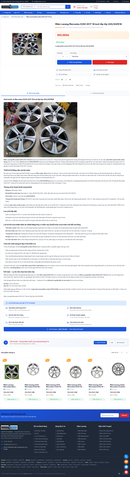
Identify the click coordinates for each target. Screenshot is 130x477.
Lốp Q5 (91, 462)
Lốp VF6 (15, 460)
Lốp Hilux (73, 462)
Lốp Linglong (60, 449)
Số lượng (59, 53)
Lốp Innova (58, 462)
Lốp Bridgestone (61, 433)
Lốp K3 (70, 464)
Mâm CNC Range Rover (106, 431)
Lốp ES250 (24, 462)
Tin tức (88, 12)
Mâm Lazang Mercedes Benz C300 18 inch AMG (10, 386)
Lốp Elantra (52, 464)
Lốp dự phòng (51, 12)
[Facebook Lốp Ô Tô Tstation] (119, 473)
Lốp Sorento (93, 464)
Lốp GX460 (31, 462)
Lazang (88, 85)
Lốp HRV (89, 460)
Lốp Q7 (96, 462)
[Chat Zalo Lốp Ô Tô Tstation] (123, 473)
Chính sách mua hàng (41, 439)
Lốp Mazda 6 (40, 460)
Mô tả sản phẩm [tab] (34, 93)
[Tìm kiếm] (67, 7)
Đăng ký (124, 415)
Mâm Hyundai (82, 439)
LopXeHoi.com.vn (27, 473)
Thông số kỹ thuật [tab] (98, 93)
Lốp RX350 (16, 462)
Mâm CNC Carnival (105, 444)
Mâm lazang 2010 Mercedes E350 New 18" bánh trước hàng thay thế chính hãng (33, 386)
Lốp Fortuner (66, 462)
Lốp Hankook (60, 441)
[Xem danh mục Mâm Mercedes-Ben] (27, 44)
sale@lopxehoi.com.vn (40, 1)
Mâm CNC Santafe (105, 441)
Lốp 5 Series (16, 467)
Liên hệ (108, 12)
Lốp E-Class (57, 467)
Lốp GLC (50, 467)
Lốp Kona (45, 464)
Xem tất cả (115, 352)
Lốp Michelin (60, 431)
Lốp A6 (107, 462)
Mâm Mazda (81, 449)
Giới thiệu (98, 12)
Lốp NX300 (8, 462)
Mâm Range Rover (83, 436)
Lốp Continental (61, 447)
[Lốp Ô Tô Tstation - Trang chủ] (10, 7)
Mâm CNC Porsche (105, 433)
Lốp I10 (32, 464)
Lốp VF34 (21, 460)
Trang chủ (7, 12)
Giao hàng (73, 53)
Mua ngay (111, 62)
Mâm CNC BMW (104, 436)
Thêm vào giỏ (11, 399)
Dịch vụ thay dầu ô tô (41, 452)
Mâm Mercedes (82, 431)
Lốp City (70, 460)
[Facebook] (62, 79)
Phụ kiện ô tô (64, 12)
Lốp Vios (44, 462)
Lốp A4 (101, 462)
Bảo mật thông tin (40, 449)
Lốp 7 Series (35, 467)
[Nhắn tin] (70, 79)
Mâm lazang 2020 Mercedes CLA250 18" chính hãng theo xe (117, 386)
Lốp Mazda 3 (49, 460)
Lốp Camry (51, 462)
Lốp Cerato (77, 464)
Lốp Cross (80, 462)
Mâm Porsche (82, 433)
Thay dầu (78, 12)
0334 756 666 (62, 329)
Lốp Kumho (59, 436)
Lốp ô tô (16, 12)
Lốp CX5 (33, 460)
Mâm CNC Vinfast (105, 447)
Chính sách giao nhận (41, 444)
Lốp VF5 (9, 460)
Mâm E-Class (79, 85)
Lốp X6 (29, 467)
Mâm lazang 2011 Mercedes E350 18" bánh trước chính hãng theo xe (96, 386)
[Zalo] (66, 79)
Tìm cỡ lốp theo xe (40, 436)
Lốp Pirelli (59, 439)
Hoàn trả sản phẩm (40, 447)
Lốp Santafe (10, 464)
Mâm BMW (81, 447)
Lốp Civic (82, 460)
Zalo (112, 342)
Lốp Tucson (38, 464)
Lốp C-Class (65, 467)
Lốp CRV (76, 460)
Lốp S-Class (74, 467)
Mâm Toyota (82, 444)
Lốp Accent (18, 464)
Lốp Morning (63, 464)
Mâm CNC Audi (104, 449)
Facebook (122, 342)
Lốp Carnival (84, 464)
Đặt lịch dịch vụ (120, 12)
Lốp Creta (25, 464)
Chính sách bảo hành (41, 441)
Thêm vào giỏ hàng (75, 62)
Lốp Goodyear (60, 444)
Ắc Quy (39, 12)
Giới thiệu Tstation (40, 431)
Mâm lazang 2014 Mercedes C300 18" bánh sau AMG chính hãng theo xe (54, 386)
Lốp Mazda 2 (57, 460)
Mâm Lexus (81, 441)
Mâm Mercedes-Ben (68, 85)
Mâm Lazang (28, 12)
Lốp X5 (23, 467)
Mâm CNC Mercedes (106, 439)
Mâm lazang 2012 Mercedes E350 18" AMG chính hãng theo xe (74, 386)
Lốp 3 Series (8, 467)
